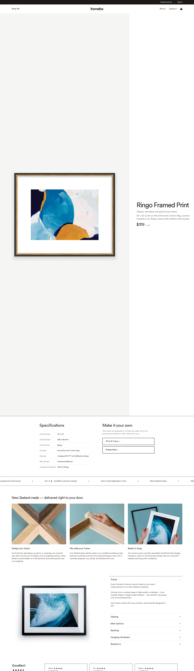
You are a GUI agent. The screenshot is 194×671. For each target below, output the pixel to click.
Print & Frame (112, 441)
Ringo (59, 445)
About (162, 9)
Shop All (15, 9)
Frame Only (111, 450)
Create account (166, 2)
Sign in (179, 2)
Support (173, 9)
